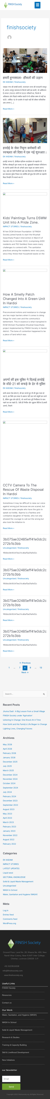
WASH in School (10, 890)
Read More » (8, 108)
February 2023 (9, 826)
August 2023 (8, 809)
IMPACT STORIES (11, 226)
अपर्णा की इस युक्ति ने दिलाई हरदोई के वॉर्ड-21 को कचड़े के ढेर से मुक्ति (24, 382)
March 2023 (8, 822)
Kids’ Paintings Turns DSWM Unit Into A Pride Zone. (25, 220)
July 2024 (7, 792)
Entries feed (8, 915)
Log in (5, 910)
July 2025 (7, 766)
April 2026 (7, 749)
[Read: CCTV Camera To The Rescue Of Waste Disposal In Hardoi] (25, 450)
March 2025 (8, 770)
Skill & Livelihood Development (15, 1052)
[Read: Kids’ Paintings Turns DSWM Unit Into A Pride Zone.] (25, 202)
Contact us (7, 1003)
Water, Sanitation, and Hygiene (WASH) (19, 1015)
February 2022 (9, 844)
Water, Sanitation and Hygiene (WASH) (20, 894)
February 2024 (9, 796)
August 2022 (8, 839)
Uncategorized (9, 548)
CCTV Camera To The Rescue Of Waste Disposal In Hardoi (23, 489)
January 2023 (9, 831)
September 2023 (10, 805)
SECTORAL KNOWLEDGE (14, 877)
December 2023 (10, 801)
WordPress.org (9, 923)
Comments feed (10, 919)
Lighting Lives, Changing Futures (17, 728)
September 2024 (10, 788)
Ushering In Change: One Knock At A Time (22, 720)
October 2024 (9, 783)
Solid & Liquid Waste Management (18, 881)
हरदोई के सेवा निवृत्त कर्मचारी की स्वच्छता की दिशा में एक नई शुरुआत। (25, 150)
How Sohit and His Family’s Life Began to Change (25, 724)
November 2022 (10, 835)
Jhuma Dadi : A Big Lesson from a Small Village (24, 711)
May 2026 (7, 744)
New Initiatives (8, 1060)
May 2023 (7, 814)
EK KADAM (8, 82)
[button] (38, 5)
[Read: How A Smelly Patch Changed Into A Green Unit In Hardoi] (25, 279)
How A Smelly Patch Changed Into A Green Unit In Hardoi (24, 298)
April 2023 (7, 818)
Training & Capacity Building (14, 1045)
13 (41, 667)
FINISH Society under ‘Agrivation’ (17, 715)
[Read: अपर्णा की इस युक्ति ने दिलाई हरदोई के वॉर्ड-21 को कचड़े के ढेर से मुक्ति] (25, 362)
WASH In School (9, 1022)
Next (25, 672)
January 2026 (9, 757)
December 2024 (10, 775)
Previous (25, 663)
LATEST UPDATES (11, 868)
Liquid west (8, 873)
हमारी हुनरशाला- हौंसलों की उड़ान (23, 78)
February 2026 (9, 753)
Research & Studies (10, 1037)
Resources (7, 995)
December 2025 (10, 762)
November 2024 (10, 779)
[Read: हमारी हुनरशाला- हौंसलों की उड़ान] (25, 60)
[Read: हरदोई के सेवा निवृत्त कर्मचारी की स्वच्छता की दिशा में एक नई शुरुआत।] (25, 130)
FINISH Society (8, 988)
